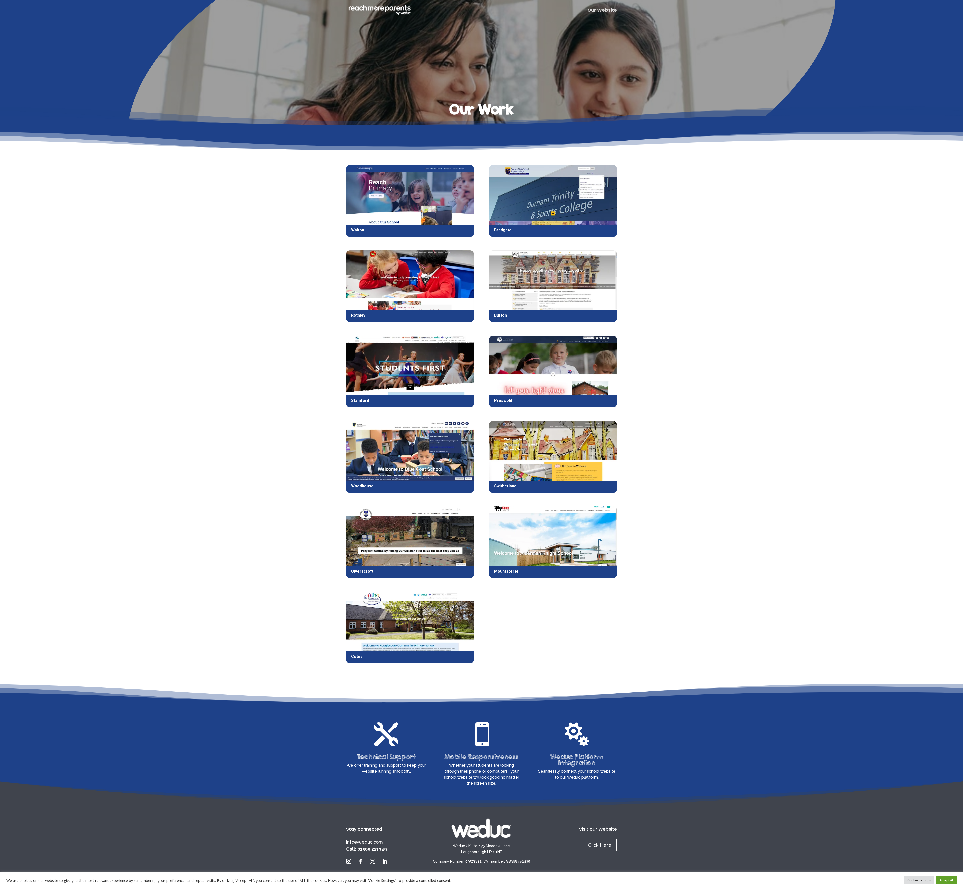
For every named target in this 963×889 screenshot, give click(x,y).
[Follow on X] (373, 861)
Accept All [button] (946, 880)
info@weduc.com (364, 842)
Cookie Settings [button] (919, 880)
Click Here (599, 845)
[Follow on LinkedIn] (385, 861)
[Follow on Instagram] (349, 861)
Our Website (602, 10)
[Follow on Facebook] (361, 861)
